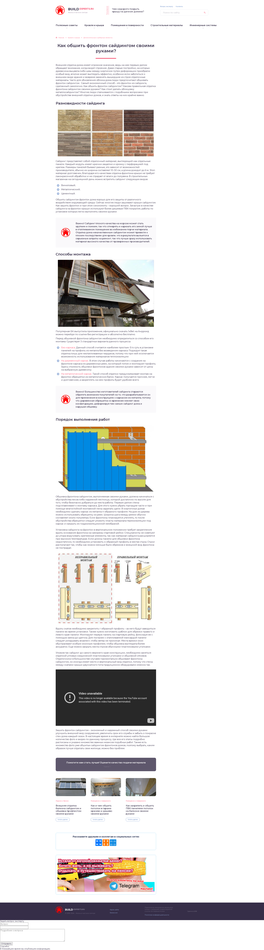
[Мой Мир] (113, 842)
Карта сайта (114, 910)
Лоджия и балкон (62, 801)
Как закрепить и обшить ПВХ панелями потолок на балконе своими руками (140, 809)
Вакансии (114, 913)
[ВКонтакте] (98, 842)
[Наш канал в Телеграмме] (106, 890)
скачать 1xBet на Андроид (134, 331)
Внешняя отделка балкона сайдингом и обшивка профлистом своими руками (68, 809)
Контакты (179, 6)
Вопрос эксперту (166, 6)
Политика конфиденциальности (157, 915)
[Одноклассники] (106, 842)
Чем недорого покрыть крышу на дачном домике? (128, 10)
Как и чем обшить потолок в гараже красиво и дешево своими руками (101, 809)
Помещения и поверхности (101, 801)
